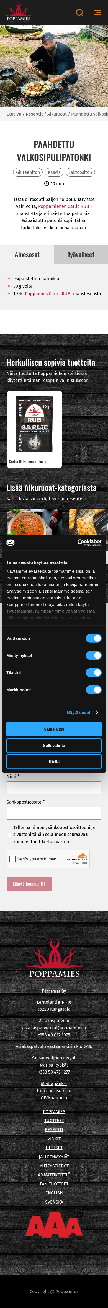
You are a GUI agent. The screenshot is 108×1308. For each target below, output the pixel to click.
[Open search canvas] (79, 12)
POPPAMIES (54, 1111)
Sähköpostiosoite (26, 802)
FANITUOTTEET (54, 1184)
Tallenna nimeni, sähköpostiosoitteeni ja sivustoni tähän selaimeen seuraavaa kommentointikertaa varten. (54, 834)
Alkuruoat (57, 114)
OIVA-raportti (54, 1097)
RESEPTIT (54, 1129)
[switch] (94, 655)
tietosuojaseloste (54, 1090)
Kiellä (54, 761)
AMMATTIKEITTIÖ (54, 1174)
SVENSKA (54, 1202)
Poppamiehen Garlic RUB (63, 206)
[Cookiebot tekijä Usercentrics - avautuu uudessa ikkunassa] (78, 542)
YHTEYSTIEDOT (54, 1166)
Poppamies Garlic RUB (47, 293)
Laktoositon (80, 172)
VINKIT (54, 1138)
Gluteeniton (28, 172)
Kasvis (54, 172)
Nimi (13, 776)
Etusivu (14, 114)
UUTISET (54, 1147)
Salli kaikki (54, 729)
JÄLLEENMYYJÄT (54, 1156)
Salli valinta (54, 745)
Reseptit (34, 114)
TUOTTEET (54, 1120)
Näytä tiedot (78, 712)
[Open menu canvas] (98, 12)
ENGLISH (54, 1192)
